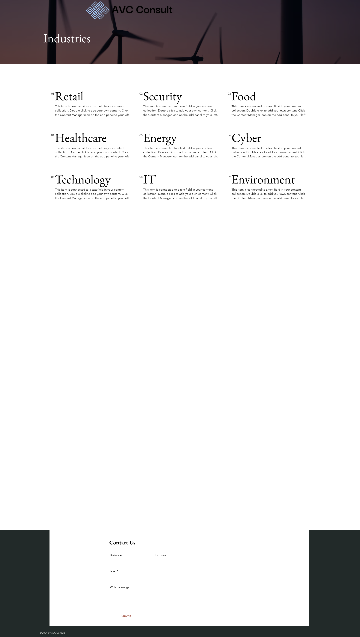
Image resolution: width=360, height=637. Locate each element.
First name (116, 555)
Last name (160, 555)
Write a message (119, 587)
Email (113, 571)
